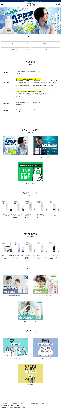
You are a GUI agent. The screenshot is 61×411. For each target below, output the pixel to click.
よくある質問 (15, 403)
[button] (2, 22)
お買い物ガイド (5, 403)
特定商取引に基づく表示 (7, 405)
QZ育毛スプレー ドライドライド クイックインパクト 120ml (30, 216)
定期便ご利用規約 (35, 403)
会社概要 (18, 405)
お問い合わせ (24, 403)
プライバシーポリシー (47, 403)
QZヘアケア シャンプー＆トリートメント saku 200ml (54, 216)
